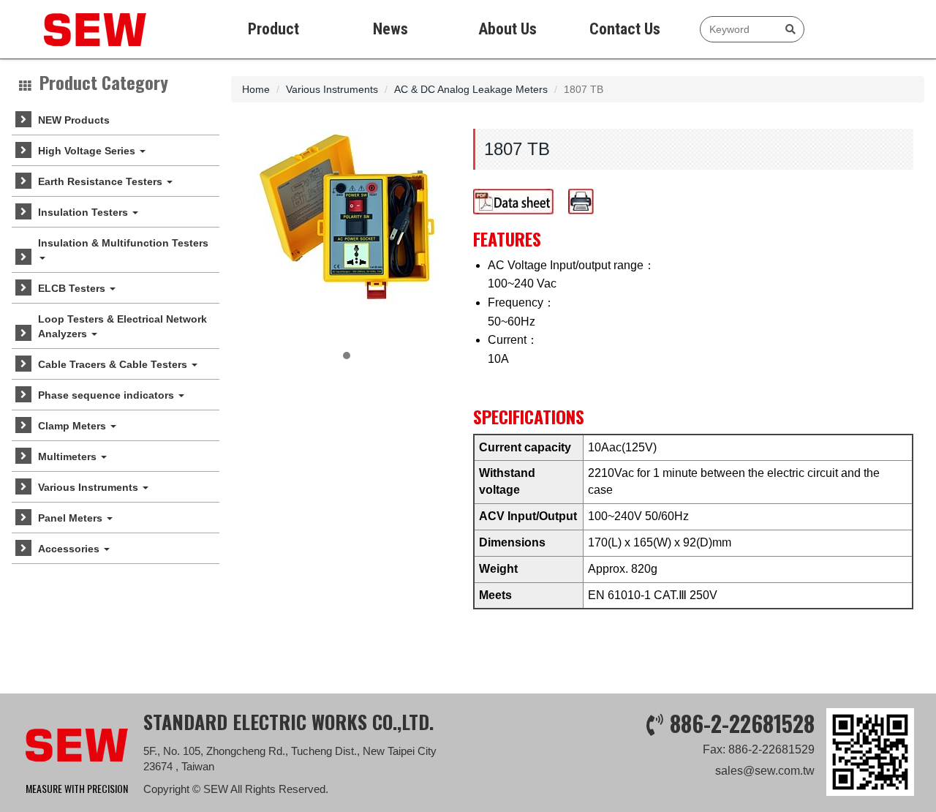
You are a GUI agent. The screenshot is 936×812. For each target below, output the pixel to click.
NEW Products (74, 120)
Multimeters (68, 456)
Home (256, 89)
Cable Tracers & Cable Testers (114, 364)
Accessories (70, 549)
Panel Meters (71, 518)
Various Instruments (89, 487)
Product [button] (273, 29)
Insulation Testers (84, 212)
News (390, 29)
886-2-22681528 (742, 723)
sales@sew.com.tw (765, 770)
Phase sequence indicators (107, 395)
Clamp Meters (73, 426)
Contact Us (624, 29)
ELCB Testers (73, 288)
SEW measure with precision (80, 29)
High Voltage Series (88, 151)
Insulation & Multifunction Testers (123, 243)
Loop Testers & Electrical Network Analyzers (122, 326)
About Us (507, 29)
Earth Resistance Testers (101, 181)
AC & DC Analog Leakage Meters (471, 89)
